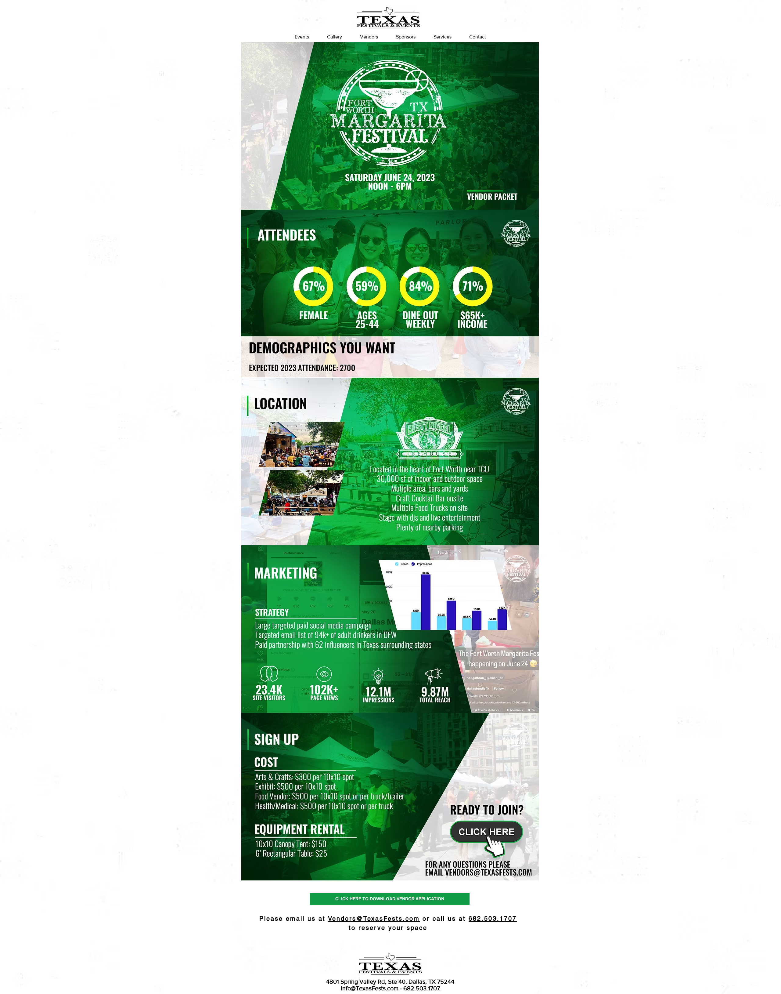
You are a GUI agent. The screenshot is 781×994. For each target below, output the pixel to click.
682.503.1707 (421, 988)
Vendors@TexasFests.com (374, 918)
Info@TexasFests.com (369, 988)
